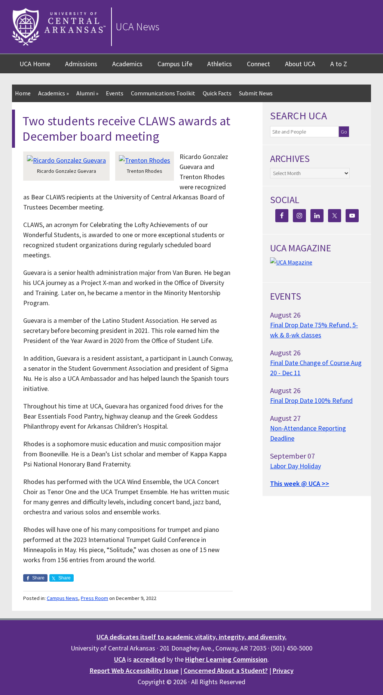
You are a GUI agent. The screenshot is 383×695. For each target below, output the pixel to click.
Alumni (87, 93)
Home (23, 93)
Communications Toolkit (163, 93)
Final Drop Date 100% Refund (311, 400)
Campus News (62, 598)
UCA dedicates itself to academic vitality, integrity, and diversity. (191, 637)
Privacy (283, 670)
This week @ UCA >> (299, 483)
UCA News (137, 26)
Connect (258, 63)
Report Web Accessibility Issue (134, 670)
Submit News (256, 93)
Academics (127, 63)
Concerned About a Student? (226, 670)
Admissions (81, 63)
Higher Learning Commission (226, 659)
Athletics (219, 63)
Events (114, 93)
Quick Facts (217, 93)
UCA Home (34, 63)
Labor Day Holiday (295, 466)
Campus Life (174, 63)
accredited (149, 659)
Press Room (94, 598)
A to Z (338, 63)
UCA (120, 659)
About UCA (300, 63)
